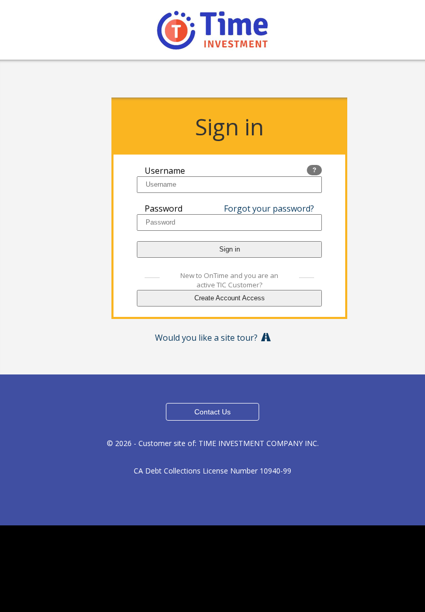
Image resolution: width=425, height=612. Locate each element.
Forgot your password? (269, 208)
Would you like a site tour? (208, 337)
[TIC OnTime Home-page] (213, 27)
